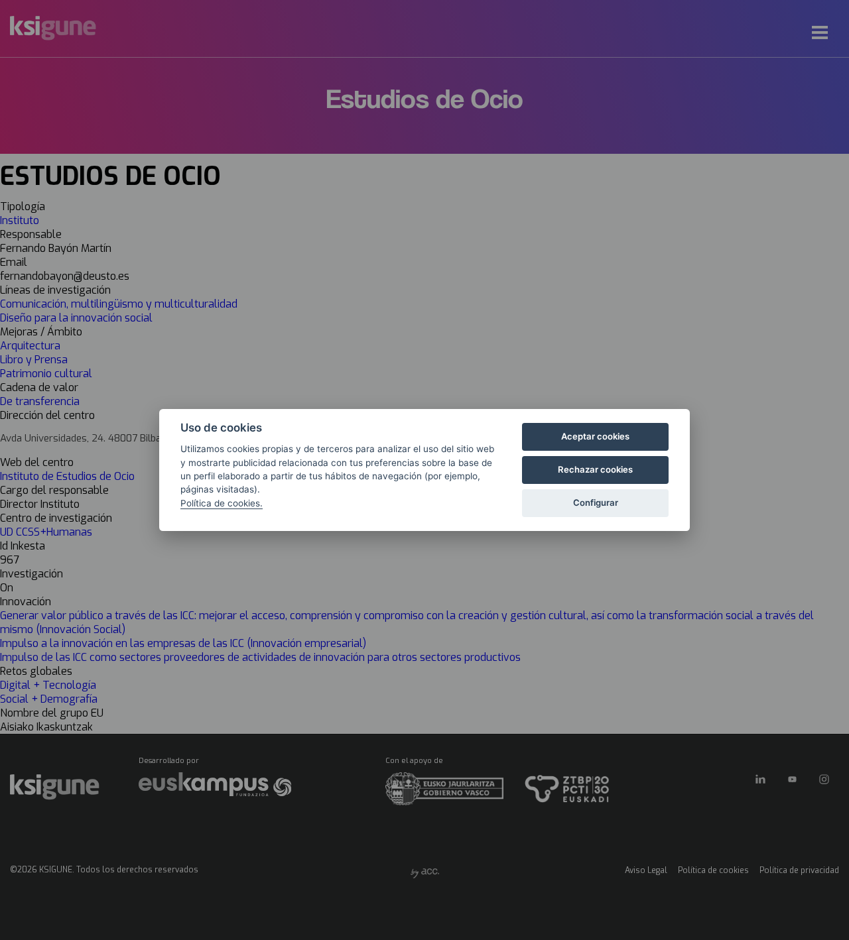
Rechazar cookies (595, 469)
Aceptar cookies (595, 436)
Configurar (595, 502)
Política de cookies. (221, 503)
